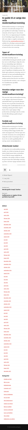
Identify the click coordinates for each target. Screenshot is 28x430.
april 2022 (6, 359)
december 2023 (7, 298)
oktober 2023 (7, 304)
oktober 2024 (7, 267)
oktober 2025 (7, 230)
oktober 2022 (7, 340)
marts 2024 (6, 288)
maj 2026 (6, 209)
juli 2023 (6, 313)
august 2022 (6, 347)
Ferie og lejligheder (8, 394)
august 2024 (6, 273)
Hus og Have (7, 397)
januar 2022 (6, 368)
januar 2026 (6, 221)
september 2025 (7, 233)
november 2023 (7, 301)
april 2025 (6, 249)
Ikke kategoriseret (8, 400)
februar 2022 (7, 365)
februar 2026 (7, 218)
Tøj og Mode (6, 416)
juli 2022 (6, 350)
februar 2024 (7, 291)
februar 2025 (7, 255)
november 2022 (7, 337)
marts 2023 (6, 325)
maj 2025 (6, 246)
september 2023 (7, 307)
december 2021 (7, 371)
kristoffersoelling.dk (14, 6)
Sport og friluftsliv (8, 412)
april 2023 (6, 322)
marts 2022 (6, 362)
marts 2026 (6, 215)
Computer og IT (7, 388)
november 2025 (7, 227)
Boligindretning (7, 385)
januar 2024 (6, 294)
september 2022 (7, 343)
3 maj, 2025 (6, 178)
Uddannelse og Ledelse (9, 419)
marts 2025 (6, 252)
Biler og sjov (7, 382)
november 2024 (7, 264)
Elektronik (6, 391)
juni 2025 (6, 242)
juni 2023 (6, 316)
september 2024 (8, 270)
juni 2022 (6, 353)
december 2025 (7, 224)
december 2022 (7, 334)
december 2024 (7, 261)
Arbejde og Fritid (7, 379)
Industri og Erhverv (8, 403)
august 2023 (6, 310)
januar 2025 (6, 258)
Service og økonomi (8, 409)
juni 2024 (6, 279)
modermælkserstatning (17, 41)
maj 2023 (6, 319)
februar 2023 (7, 328)
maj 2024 (6, 282)
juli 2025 (6, 239)
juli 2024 (6, 276)
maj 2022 (6, 356)
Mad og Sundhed (8, 181)
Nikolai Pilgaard (8, 175)
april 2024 (6, 285)
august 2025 (6, 236)
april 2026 (6, 212)
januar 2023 (6, 331)
